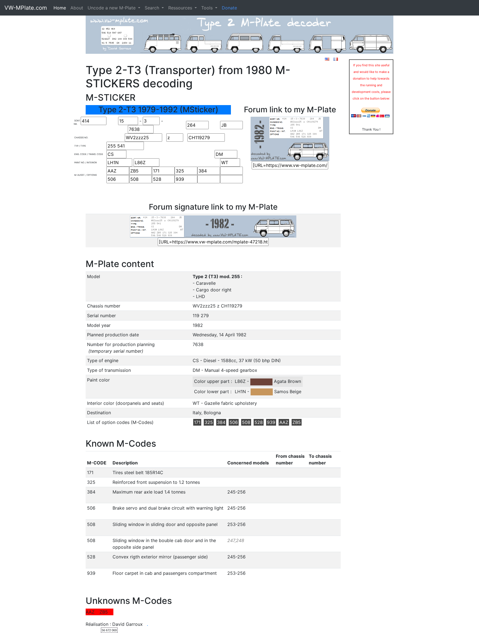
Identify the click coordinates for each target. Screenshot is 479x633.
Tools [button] (207, 8)
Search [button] (152, 8)
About (76, 8)
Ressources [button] (180, 8)
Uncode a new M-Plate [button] (112, 8)
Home (59, 8)
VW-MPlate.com (25, 7)
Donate (229, 8)
